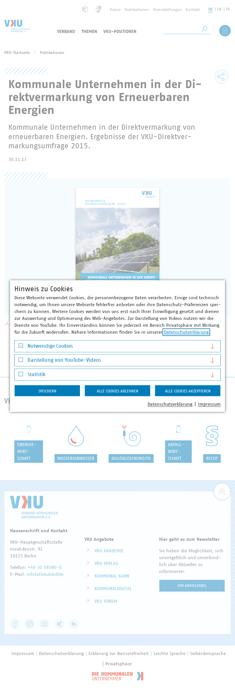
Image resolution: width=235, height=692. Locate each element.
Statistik (36, 374)
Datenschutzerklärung (186, 332)
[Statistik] (21, 375)
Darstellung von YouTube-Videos (64, 360)
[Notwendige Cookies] (21, 347)
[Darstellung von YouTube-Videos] (21, 361)
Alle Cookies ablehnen (117, 391)
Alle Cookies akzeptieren (188, 391)
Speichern (47, 391)
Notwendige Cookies (50, 346)
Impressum (209, 404)
